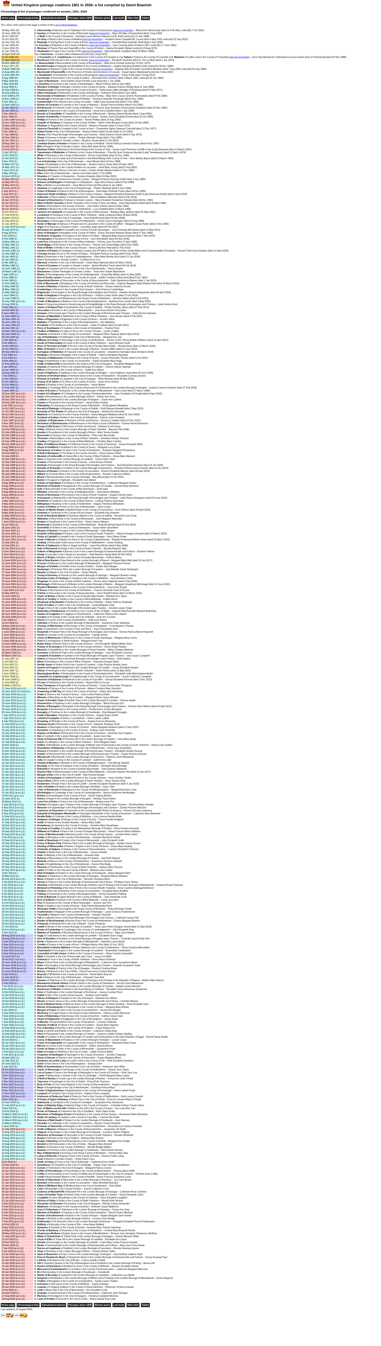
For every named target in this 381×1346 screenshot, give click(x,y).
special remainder (123, 30)
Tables (145, 18)
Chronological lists (28, 18)
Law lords (118, 18)
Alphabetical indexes (53, 18)
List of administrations (65, 25)
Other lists (133, 18)
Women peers (102, 18)
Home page (7, 18)
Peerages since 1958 (80, 18)
